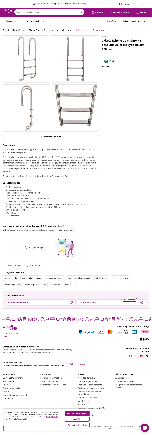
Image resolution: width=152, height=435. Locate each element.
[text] (108, 62)
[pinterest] (141, 356)
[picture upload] (66, 247)
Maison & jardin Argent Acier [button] (79, 278)
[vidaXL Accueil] (7, 11)
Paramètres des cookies (89, 397)
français (127, 4)
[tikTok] (147, 356)
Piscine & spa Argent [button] (120, 278)
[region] (48, 420)
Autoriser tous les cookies (77, 413)
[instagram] (136, 356)
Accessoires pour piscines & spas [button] (63, 285)
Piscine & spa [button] (101, 278)
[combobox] (49, 12)
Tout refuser (77, 419)
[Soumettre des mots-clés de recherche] (81, 12)
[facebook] (130, 356)
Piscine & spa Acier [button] (12, 285)
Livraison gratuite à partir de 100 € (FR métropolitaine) (61, 3)
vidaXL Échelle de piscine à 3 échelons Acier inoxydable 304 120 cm (123, 44)
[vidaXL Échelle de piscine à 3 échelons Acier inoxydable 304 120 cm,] (26, 59)
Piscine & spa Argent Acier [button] (35, 285)
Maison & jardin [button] (11, 278)
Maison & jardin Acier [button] (54, 278)
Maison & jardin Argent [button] (31, 278)
